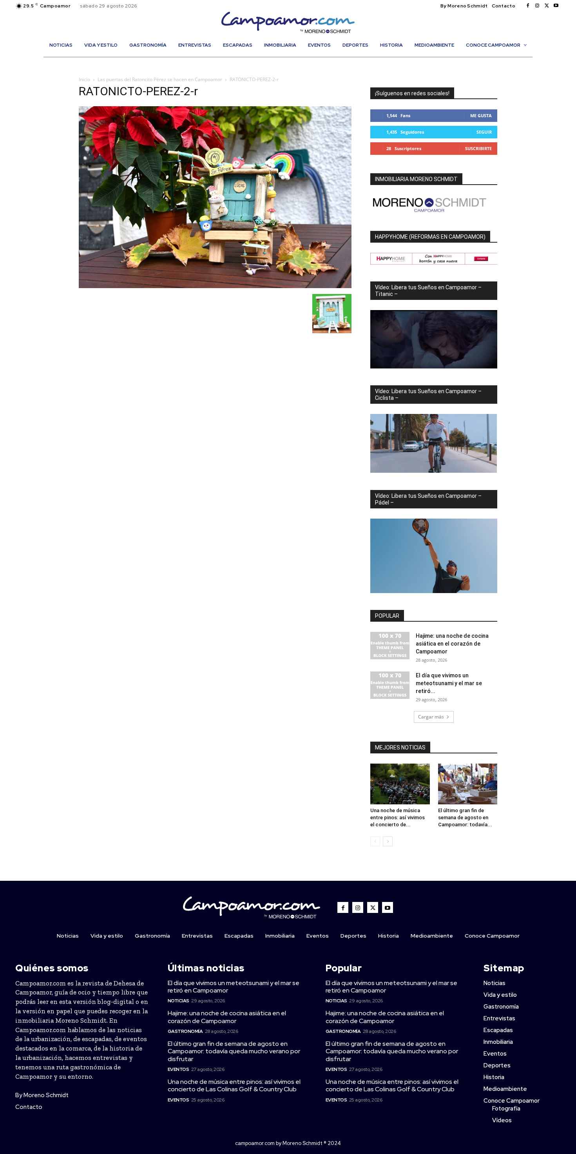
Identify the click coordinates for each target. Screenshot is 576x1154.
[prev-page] (375, 841)
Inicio (84, 79)
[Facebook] (528, 6)
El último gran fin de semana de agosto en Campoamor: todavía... (465, 817)
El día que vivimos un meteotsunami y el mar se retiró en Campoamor (233, 986)
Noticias (178, 1001)
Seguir (484, 132)
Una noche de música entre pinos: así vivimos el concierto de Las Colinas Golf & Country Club (234, 1085)
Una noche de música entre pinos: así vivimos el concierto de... (397, 817)
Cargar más (431, 716)
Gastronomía (185, 1031)
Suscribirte (478, 148)
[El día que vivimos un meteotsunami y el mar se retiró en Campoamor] (389, 685)
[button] (291, 61)
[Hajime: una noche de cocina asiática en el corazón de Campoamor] (389, 645)
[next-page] (388, 841)
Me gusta (481, 115)
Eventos (178, 1069)
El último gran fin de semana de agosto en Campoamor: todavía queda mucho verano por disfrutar (234, 1051)
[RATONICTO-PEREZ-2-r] (215, 286)
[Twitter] (546, 6)
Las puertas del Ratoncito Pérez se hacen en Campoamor (160, 79)
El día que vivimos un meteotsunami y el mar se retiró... (449, 683)
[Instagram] (537, 6)
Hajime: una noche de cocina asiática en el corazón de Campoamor (452, 644)
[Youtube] (556, 6)
